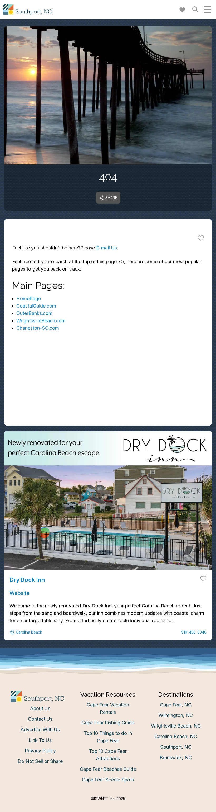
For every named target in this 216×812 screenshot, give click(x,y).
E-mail (56, 457)
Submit (108, 486)
